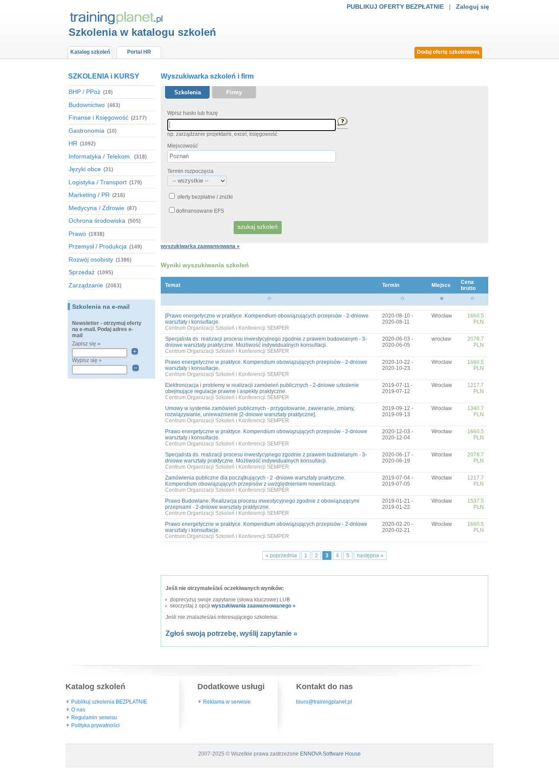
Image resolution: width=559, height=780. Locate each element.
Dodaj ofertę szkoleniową (448, 52)
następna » (370, 555)
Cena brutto (468, 285)
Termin (390, 285)
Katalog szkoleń (90, 52)
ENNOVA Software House (330, 754)
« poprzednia (281, 555)
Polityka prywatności (95, 725)
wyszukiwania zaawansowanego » (253, 606)
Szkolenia (187, 92)
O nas (78, 710)
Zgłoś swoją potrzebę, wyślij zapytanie (229, 633)
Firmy (234, 92)
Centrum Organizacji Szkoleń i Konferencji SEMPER (227, 328)
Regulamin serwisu (94, 717)
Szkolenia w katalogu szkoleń (142, 32)
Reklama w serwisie (227, 702)
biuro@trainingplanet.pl (324, 702)
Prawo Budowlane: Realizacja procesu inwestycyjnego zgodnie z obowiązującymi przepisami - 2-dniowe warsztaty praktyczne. (262, 504)
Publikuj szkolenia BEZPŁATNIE (109, 702)
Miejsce (441, 285)
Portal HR (139, 52)
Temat (172, 285)
